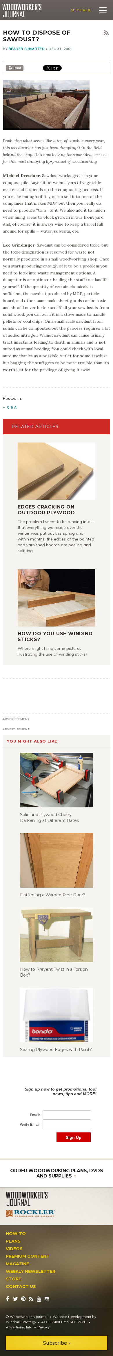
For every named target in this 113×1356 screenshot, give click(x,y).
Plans (13, 1241)
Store (13, 1279)
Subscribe (81, 10)
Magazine (17, 1263)
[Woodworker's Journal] (30, 1199)
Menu (103, 10)
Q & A (12, 407)
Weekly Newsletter (30, 1271)
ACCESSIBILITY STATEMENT (64, 1322)
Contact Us (21, 1286)
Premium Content (28, 1256)
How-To (16, 1233)
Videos (14, 1248)
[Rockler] (30, 1213)
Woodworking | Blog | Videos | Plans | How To (21, 10)
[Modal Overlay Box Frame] (56, 1108)
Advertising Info (19, 1327)
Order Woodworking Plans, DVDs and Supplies (56, 1173)
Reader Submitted (27, 49)
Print (17, 68)
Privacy (44, 1327)
